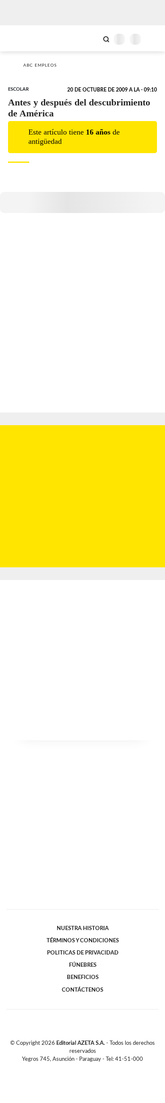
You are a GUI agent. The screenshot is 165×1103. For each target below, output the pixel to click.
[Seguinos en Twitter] (79, 1069)
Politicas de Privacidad (82, 952)
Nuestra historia (83, 928)
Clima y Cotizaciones (92, 38)
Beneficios (83, 977)
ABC (22, 38)
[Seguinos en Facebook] (70, 1069)
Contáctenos (82, 989)
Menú (153, 39)
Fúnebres (82, 965)
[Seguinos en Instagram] (97, 1069)
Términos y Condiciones (83, 940)
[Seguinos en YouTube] (88, 1069)
